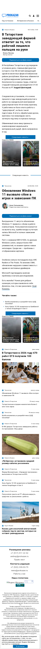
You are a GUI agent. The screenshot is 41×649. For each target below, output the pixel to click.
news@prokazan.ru (19, 570)
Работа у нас (19, 574)
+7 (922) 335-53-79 (19, 567)
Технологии (8, 186)
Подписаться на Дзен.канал (20, 60)
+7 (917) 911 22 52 (19, 553)
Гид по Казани (9, 525)
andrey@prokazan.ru (19, 556)
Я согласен (20, 646)
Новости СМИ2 (8, 140)
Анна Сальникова (16, 205)
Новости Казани (9, 29)
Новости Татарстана (11, 349)
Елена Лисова (8, 53)
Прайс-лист (19, 560)
